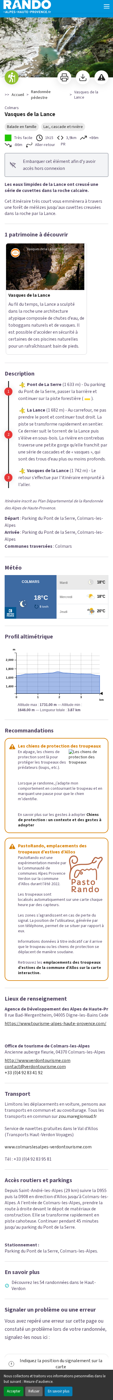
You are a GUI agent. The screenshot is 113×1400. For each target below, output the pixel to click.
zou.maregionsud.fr (78, 1087)
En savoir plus (58, 1391)
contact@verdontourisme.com (35, 1038)
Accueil (18, 95)
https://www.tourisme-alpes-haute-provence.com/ (55, 995)
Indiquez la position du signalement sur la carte (61, 1334)
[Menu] (106, 6)
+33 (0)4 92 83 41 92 (24, 1044)
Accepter (13, 1391)
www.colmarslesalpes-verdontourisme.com (48, 1118)
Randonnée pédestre (41, 95)
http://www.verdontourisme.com (37, 1032)
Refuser (33, 1391)
